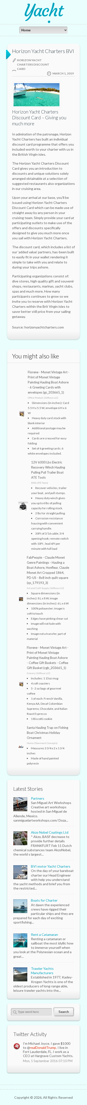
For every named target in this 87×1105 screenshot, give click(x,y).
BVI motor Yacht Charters (50, 866)
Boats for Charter (44, 900)
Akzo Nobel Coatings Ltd (49, 832)
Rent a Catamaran (44, 934)
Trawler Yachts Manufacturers (42, 970)
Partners (37, 798)
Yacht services (43, 19)
